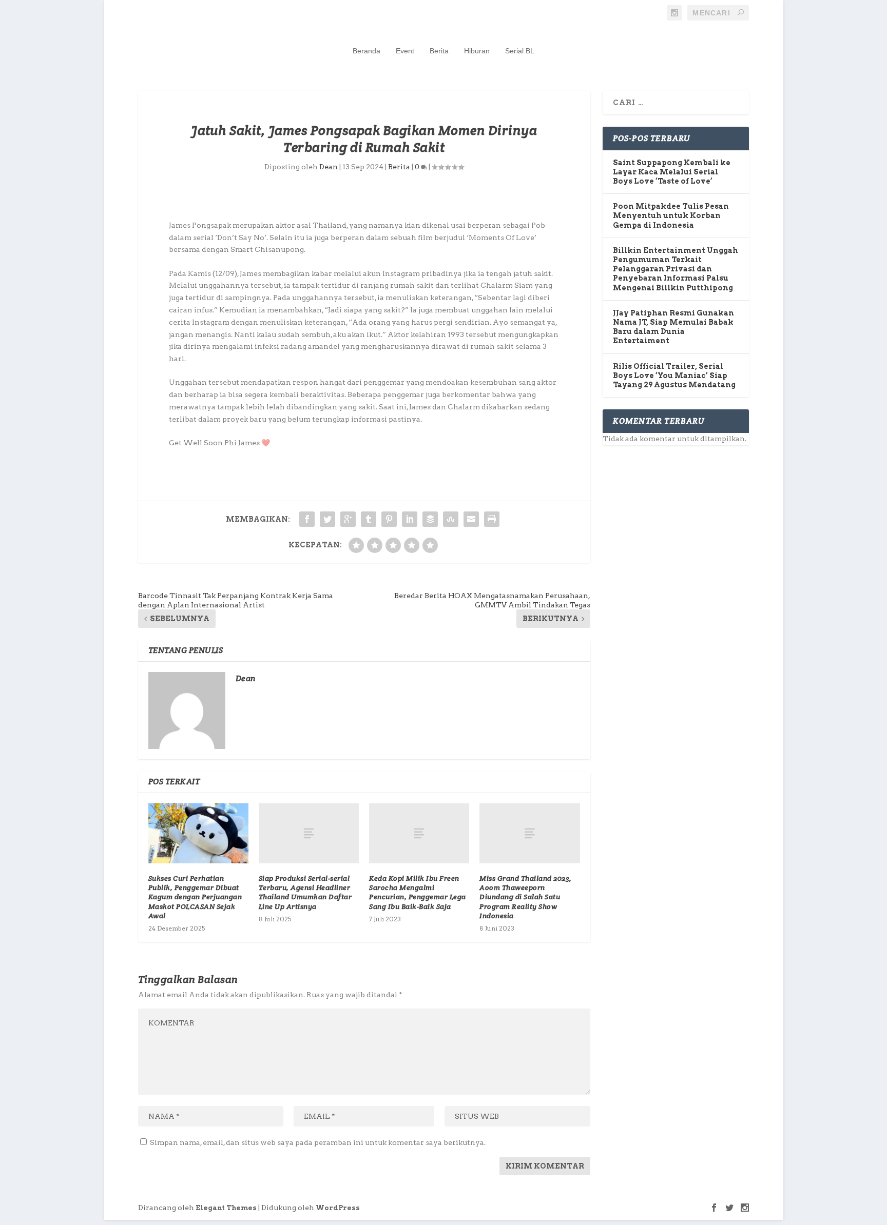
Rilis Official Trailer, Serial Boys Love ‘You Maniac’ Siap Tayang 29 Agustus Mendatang (674, 375)
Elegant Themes (226, 1208)
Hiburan (477, 51)
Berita (439, 51)
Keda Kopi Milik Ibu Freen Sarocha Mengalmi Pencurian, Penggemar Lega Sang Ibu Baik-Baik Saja (417, 892)
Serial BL (519, 51)
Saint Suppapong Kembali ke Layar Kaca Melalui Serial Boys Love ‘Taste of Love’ (671, 172)
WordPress (338, 1208)
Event (405, 51)
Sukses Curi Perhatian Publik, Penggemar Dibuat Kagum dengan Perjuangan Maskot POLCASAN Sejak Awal (195, 897)
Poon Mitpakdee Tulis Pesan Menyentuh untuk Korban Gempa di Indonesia (671, 215)
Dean (328, 167)
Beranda (366, 51)
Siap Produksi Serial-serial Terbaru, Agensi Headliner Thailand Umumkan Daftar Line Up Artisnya (305, 892)
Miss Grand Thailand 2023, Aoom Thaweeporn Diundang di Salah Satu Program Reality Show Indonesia (525, 897)
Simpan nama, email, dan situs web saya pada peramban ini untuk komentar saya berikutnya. (318, 1142)
